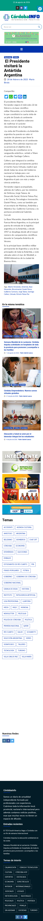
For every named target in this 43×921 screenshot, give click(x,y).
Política (16, 57)
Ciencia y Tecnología (29, 867)
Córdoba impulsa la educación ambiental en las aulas (20, 839)
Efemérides (9, 552)
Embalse (7, 558)
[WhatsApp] (11, 97)
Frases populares (11, 570)
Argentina (20, 533)
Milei (15, 607)
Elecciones (22, 552)
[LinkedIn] (24, 97)
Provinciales (10, 905)
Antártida (25, 287)
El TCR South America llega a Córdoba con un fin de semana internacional (20, 832)
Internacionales (23, 886)
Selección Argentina (13, 638)
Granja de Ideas (11, 589)
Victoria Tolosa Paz (22, 294)
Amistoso (8, 533)
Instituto (8, 595)
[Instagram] (17, 8)
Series (28, 638)
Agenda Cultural (24, 527)
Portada (31, 901)
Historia (25, 589)
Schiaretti (31, 632)
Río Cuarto (8, 632)
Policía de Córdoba (12, 620)
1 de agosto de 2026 (12, 353)
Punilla (23, 905)
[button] (21, 49)
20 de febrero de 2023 (17, 80)
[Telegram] (15, 97)
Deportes (9, 877)
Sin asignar (10, 910)
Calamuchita (10, 867)
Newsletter (9, 614)
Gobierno (8, 577)
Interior (8, 886)
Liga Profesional (11, 601)
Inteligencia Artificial (25, 595)
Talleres (21, 644)
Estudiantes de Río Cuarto (15, 564)
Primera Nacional (11, 626)
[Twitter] (25, 8)
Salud (20, 632)
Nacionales (8, 57)
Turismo (21, 650)
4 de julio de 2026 (12, 439)
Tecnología (9, 650)
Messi (6, 607)
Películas (22, 614)
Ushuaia (12, 294)
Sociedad (24, 336)
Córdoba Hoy (8, 336)
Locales (20, 891)
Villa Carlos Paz (11, 657)
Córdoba (8, 546)
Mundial (24, 607)
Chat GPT (33, 540)
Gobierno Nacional (12, 583)
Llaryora (27, 601)
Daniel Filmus (27, 289)
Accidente (8, 527)
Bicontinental (16, 289)
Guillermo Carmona (11, 292)
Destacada (21, 877)
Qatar (25, 626)
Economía (7, 385)
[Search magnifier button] (39, 26)
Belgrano (8, 540)
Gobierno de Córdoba (26, 577)
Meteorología (11, 896)
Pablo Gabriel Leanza (26, 353)
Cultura (8, 872)
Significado (9, 644)
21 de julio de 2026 (12, 396)
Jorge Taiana (22, 292)
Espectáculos (23, 882)
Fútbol (26, 570)
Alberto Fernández (14, 287)
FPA (32, 564)
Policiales (9, 901)
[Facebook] (21, 8)
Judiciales (9, 891)
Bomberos (20, 540)
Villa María (26, 657)
